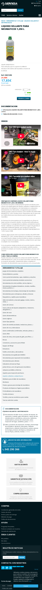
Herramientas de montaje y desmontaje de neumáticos (19, 291)
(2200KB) (21, 418)
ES (36, 1)
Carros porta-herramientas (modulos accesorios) (17, 280)
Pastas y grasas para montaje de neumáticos (16, 385)
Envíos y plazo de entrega (9, 514)
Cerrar (36, 569)
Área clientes (37, 3)
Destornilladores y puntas (10, 274)
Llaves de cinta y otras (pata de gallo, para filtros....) (18, 337)
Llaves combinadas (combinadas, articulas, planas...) (18, 331)
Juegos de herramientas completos (13, 271)
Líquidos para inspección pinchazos (13, 373)
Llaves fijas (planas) (8, 321)
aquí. (30, 581)
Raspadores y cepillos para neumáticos (14, 297)
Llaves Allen (6, 334)
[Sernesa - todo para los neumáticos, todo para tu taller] (11, 3)
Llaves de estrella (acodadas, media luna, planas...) (18, 325)
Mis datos (4, 541)
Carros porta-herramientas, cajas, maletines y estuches (19, 277)
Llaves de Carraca (8, 305)
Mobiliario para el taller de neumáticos (14, 379)
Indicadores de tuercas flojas (11, 364)
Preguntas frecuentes (7, 526)
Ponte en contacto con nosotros (10, 529)
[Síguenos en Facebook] (3, 567)
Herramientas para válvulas (11, 361)
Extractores (6, 349)
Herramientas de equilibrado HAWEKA (14, 355)
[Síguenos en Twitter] (7, 567)
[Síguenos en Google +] (10, 567)
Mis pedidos (4, 538)
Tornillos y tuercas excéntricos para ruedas (15, 397)
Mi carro (38, 6)
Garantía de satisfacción (8, 531)
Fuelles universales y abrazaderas (13, 352)
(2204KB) (21, 428)
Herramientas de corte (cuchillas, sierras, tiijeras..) (17, 283)
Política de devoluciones (8, 519)
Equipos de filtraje (8, 346)
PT (40, 1)
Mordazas (6, 382)
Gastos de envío (6, 512)
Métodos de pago (6, 517)
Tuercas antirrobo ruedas (10, 400)
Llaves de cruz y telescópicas (11, 328)
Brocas (5, 340)
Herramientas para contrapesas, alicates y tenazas (18, 294)
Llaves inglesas (7, 318)
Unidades (18, 89)
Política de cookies (7, 588)
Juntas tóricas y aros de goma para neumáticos (17, 367)
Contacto (10, 585)
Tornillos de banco (8, 394)
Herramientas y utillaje (13, 268)
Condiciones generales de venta (11, 510)
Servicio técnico (5, 543)
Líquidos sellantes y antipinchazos (13, 376)
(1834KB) (12, 114)
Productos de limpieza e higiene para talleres (16, 388)
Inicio (3, 585)
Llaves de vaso (7, 312)
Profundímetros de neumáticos (12, 391)
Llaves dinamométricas (9, 315)
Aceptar (26, 586)
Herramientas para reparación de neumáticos (16, 358)
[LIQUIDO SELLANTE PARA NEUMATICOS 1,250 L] (10, 62)
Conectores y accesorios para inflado (14, 343)
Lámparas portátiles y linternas (12, 370)
